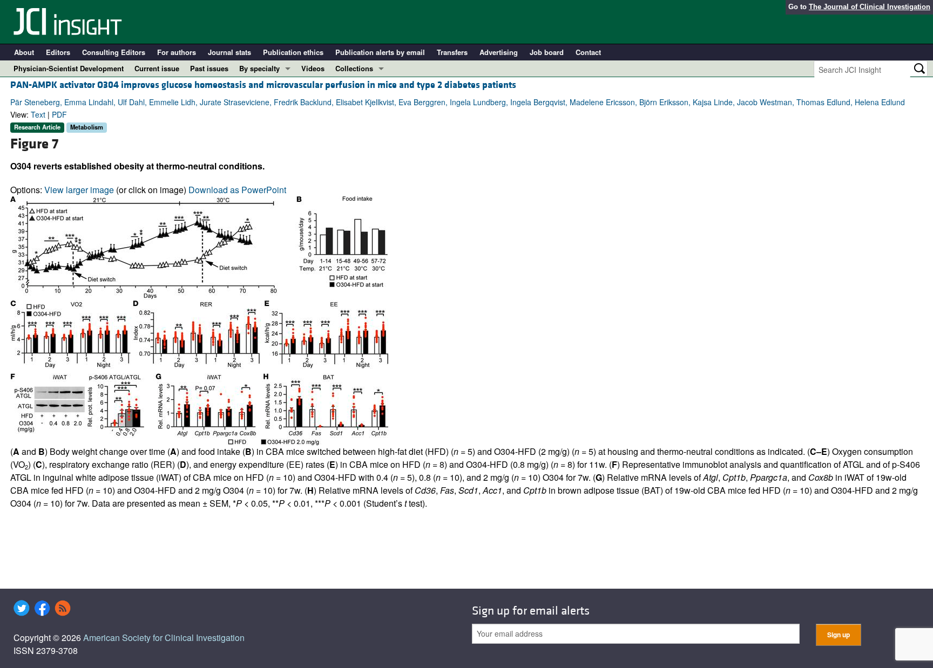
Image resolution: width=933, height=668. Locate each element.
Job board (547, 52)
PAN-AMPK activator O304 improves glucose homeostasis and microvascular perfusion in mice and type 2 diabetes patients (263, 85)
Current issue (156, 68)
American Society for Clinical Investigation (164, 637)
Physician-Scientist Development (68, 68)
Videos (312, 68)
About (24, 52)
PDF (59, 114)
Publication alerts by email (380, 52)
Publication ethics (293, 52)
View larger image (79, 189)
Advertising (498, 52)
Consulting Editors (113, 52)
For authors (176, 52)
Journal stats (229, 52)
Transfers (452, 52)
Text (38, 114)
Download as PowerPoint (237, 189)
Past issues (209, 68)
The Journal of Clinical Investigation (869, 7)
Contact (588, 52)
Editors (58, 52)
